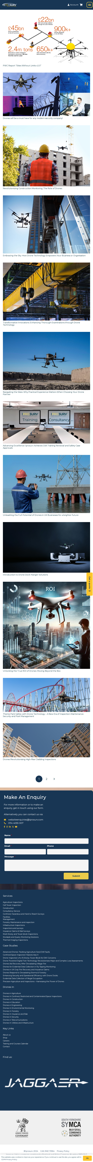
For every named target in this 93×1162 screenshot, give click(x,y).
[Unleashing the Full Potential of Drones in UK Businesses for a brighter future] (46, 484)
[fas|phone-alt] (6, 823)
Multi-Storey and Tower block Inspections (20, 934)
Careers (6, 1041)
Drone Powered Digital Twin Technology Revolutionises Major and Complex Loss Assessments (43, 961)
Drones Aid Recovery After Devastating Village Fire (24, 964)
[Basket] (81, 5)
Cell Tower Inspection (12, 905)
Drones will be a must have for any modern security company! (33, 118)
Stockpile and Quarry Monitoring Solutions (21, 937)
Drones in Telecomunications (15, 1020)
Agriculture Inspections (13, 902)
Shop (5, 1038)
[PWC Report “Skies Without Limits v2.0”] (46, 39)
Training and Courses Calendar (15, 1044)
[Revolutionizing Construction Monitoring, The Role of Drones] (46, 155)
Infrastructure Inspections (14, 925)
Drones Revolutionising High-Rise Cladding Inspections (29, 759)
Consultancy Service (11, 911)
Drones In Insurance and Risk (15, 1014)
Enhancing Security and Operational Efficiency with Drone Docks (30, 975)
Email (8, 846)
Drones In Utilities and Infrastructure (18, 1023)
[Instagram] (7, 827)
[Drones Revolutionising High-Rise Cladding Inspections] (46, 740)
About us (7, 1035)
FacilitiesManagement (9, 918)
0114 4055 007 (15, 823)
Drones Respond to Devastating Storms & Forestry (24, 973)
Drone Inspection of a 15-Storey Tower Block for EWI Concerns (29, 958)
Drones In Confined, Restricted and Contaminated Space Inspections (32, 996)
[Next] (54, 779)
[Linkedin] (10, 827)
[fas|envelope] (6, 820)
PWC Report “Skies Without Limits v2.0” (22, 65)
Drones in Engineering (12, 1005)
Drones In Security (11, 1017)
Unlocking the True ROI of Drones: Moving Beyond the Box (32, 671)
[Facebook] (4, 827)
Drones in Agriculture (12, 993)
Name (8, 835)
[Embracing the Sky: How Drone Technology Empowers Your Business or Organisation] (46, 224)
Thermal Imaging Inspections (15, 940)
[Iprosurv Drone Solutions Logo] (9, 5)
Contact (6, 1046)
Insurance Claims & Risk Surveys (16, 931)
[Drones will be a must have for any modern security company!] (46, 94)
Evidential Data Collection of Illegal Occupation (23, 978)
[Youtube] (16, 827)
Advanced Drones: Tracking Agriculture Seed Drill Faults (26, 952)
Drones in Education (11, 1002)
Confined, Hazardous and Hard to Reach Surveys (23, 914)
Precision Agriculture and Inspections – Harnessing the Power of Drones (33, 981)
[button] (90, 5)
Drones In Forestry (11, 1011)
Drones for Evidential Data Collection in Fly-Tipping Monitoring (29, 967)
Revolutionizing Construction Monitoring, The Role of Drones (32, 188)
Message (9, 857)
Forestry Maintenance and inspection (18, 922)
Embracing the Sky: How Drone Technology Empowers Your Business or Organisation (44, 255)
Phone (50, 846)
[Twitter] (13, 827)
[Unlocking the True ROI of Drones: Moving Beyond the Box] (46, 625)
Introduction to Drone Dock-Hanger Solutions (25, 575)
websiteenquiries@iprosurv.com (25, 819)
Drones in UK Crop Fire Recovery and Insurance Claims (26, 970)
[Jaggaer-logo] (46, 1083)
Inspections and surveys (13, 928)
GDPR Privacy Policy (9, 1159)
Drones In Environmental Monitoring (18, 1008)
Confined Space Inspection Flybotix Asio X (20, 955)
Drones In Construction (13, 999)
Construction (8, 908)
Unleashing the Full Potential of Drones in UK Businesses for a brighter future (40, 515)
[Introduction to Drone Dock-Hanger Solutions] (46, 547)
